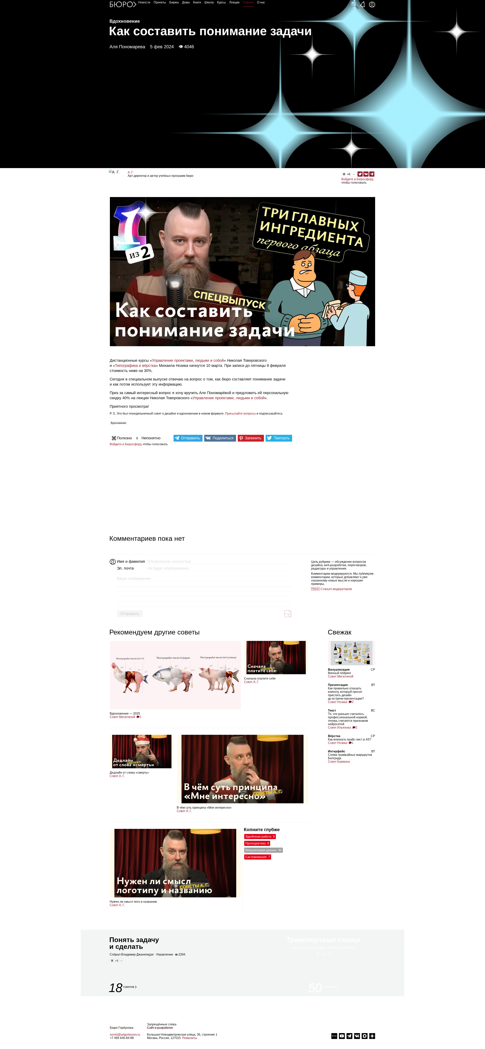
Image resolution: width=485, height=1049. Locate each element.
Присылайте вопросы (240, 413)
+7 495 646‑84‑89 (122, 1038)
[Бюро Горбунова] (123, 4)
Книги (197, 2)
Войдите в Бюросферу (357, 179)
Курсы (221, 2)
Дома (186, 2)
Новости (144, 2)
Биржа (174, 2)
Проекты (160, 2)
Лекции (234, 2)
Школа (209, 2)
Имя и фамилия (130, 561)
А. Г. (130, 172)
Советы (248, 2)
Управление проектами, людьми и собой (188, 360)
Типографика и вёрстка (135, 365)
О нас (261, 2)
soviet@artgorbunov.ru (125, 1034)
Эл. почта (125, 568)
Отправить (129, 614)
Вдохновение (118, 423)
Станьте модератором (336, 589)
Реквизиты (189, 1038)
